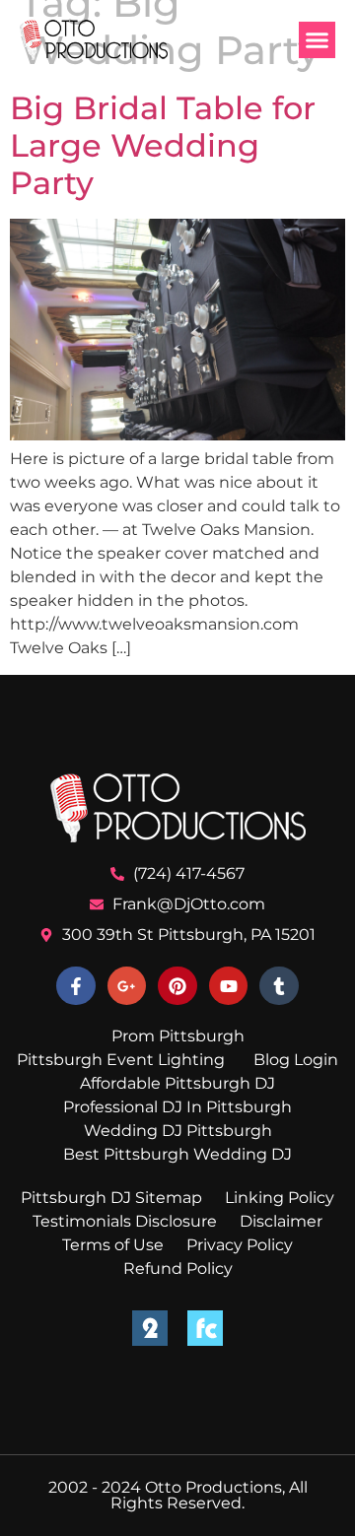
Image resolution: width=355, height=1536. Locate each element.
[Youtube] (228, 986)
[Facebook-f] (76, 986)
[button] (317, 40)
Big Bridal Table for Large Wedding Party (163, 146)
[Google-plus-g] (127, 986)
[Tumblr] (279, 986)
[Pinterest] (177, 986)
